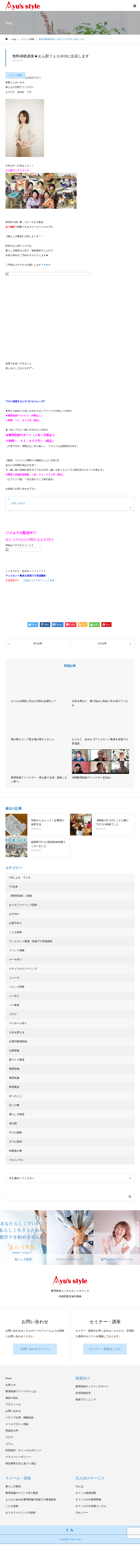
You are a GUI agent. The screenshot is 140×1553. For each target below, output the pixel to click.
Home (8, 1378)
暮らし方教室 (16, 1114)
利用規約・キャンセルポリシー (23, 1450)
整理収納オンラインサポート (92, 1386)
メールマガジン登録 (16, 1424)
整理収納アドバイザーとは (20, 1391)
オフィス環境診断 (85, 1493)
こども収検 (15, 932)
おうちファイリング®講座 (20, 1512)
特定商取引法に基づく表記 (20, 1463)
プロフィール (13, 1404)
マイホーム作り (18, 1023)
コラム (9, 1443)
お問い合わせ (18, 503)
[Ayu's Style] (22, 5)
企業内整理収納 (18, 1041)
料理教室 (14, 1087)
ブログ (13, 1014)
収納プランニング (85, 1399)
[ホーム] (6, 39)
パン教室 (14, 1005)
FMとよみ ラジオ (20, 877)
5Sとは (79, 1486)
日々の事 (14, 1105)
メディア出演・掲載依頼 (19, 1417)
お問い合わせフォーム (35, 1348)
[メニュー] (134, 5)
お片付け (14, 914)
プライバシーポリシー (18, 1457)
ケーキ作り (15, 959)
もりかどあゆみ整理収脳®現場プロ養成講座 (30, 1499)
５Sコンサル (16, 1160)
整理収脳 (14, 1078)
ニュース (14, 977)
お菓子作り (15, 923)
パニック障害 (16, 986)
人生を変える (16, 1032)
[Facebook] (67, 1530)
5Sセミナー (81, 1512)
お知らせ (10, 1384)
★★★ (46, 264)
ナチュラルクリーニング (23, 968)
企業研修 (14, 1050)
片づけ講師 (15, 1132)
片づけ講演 (15, 1141)
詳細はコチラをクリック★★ (39, 580)
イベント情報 (15, 75)
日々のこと (15, 1096)
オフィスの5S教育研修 (88, 1499)
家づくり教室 (16, 1059)
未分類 (13, 1123)
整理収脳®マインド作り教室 (21, 1493)
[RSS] (72, 1530)
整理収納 (14, 1068)
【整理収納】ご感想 (20, 895)
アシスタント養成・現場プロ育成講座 (30, 941)
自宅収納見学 (83, 1393)
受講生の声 (11, 1430)
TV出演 (13, 886)
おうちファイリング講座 (23, 905)
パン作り (14, 996)
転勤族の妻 (15, 1150)
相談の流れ (11, 1398)
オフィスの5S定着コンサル (90, 1506)
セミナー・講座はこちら (105, 1348)
